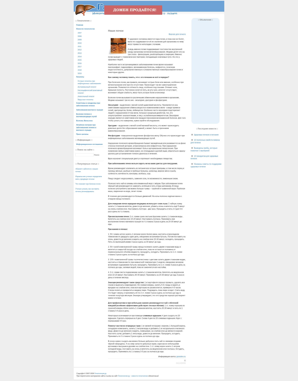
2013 (79, 53)
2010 (79, 43)
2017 (79, 67)
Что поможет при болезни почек (88, 184)
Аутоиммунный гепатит (87, 87)
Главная (79, 25)
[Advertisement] (147, 22)
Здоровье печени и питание (206, 135)
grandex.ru (181, 356)
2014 (79, 56)
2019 (79, 73)
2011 (79, 46)
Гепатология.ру (100, 373)
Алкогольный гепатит (86, 96)
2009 (79, 40)
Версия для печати (177, 34)
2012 (79, 50)
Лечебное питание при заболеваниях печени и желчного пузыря (86, 127)
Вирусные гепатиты (85, 100)
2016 (79, 63)
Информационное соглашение (89, 144)
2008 (79, 36)
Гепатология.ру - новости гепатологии (133, 376)
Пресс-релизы (82, 134)
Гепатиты (80, 77)
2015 (79, 60)
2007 (79, 33)
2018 (79, 70)
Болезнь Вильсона (84, 121)
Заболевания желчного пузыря (89, 110)
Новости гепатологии (85, 29)
